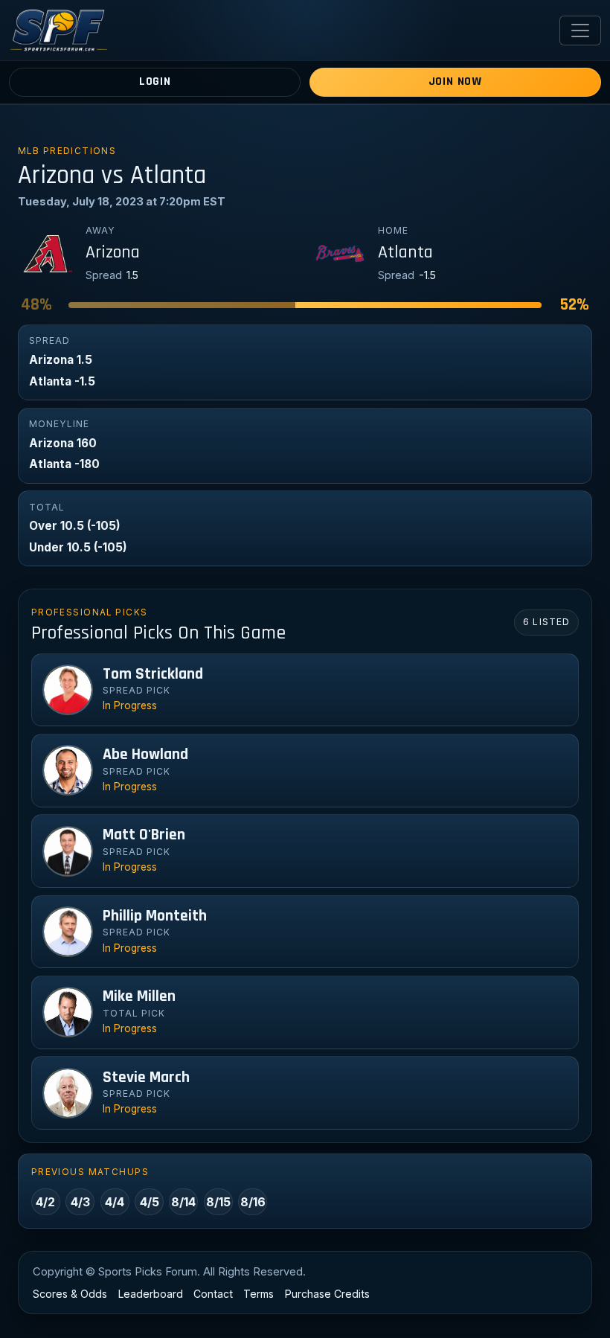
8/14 (183, 1201)
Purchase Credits (327, 1293)
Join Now (455, 81)
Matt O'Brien (144, 835)
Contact (213, 1293)
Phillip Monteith (155, 916)
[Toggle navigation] (580, 30)
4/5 (149, 1201)
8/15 (218, 1201)
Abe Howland (145, 754)
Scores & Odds (70, 1293)
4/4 (114, 1201)
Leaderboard (150, 1293)
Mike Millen (139, 996)
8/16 (253, 1201)
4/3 (80, 1201)
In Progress (130, 705)
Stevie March (146, 1077)
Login (155, 81)
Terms (258, 1293)
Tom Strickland (153, 674)
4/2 (45, 1201)
